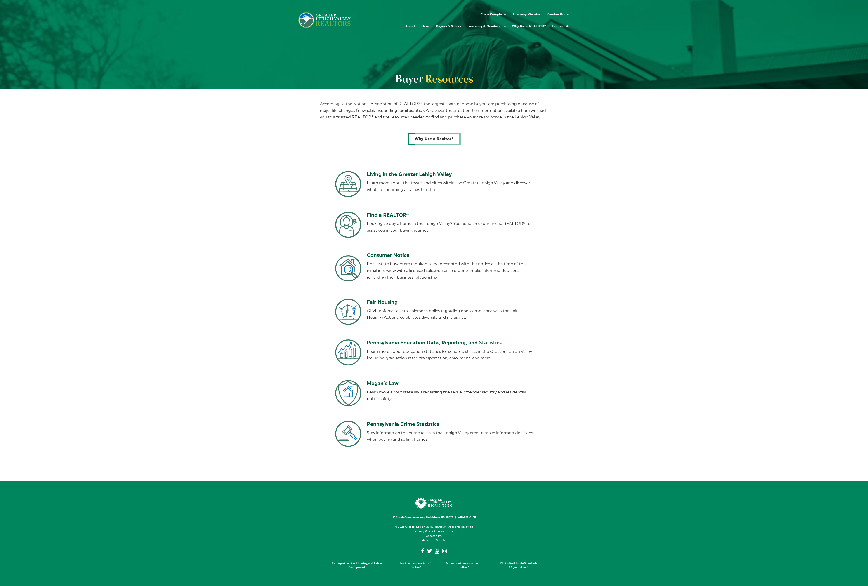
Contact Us (561, 26)
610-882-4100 (467, 517)
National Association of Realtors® (415, 565)
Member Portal (558, 14)
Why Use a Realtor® (434, 139)
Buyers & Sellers (448, 26)
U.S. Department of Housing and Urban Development (356, 565)
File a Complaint (493, 14)
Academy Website (526, 14)
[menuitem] (493, 14)
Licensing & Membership (486, 26)
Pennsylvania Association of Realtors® (463, 565)
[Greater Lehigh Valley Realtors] (325, 20)
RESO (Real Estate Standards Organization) (518, 565)
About (410, 26)
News (425, 26)
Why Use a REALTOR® (529, 26)
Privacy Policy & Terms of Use (434, 531)
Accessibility (434, 535)
